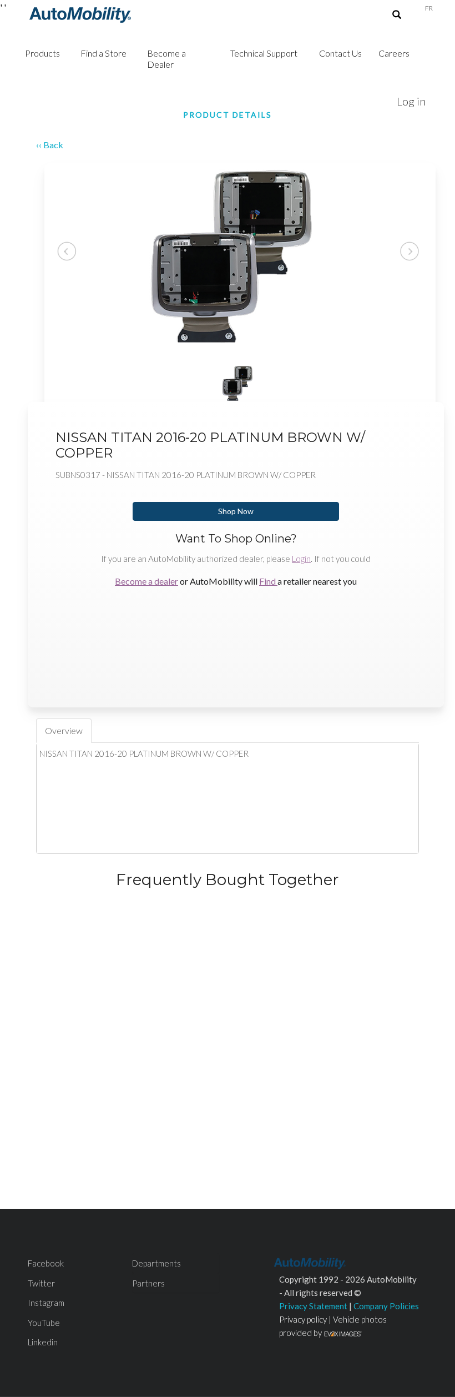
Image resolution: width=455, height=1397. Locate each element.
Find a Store (103, 53)
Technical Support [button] (263, 53)
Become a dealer (146, 581)
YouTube (44, 1323)
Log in (411, 101)
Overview (64, 730)
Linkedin (43, 1342)
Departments (156, 1263)
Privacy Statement (313, 1306)
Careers (394, 53)
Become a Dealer (166, 58)
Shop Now (236, 511)
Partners (148, 1283)
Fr (429, 8)
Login (301, 559)
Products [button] (42, 53)
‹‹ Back (49, 144)
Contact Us (340, 53)
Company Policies (386, 1306)
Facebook (46, 1263)
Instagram (46, 1303)
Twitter (41, 1283)
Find (268, 581)
